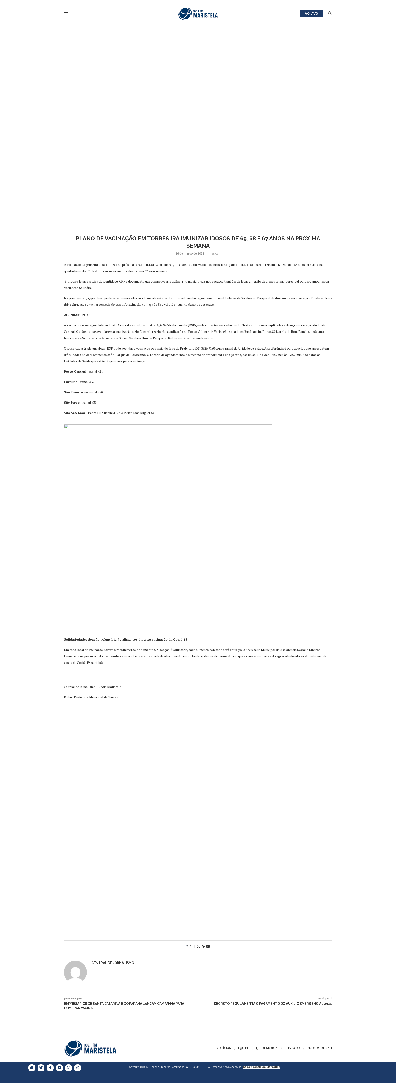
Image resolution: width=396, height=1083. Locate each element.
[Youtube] (59, 1067)
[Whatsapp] (77, 1067)
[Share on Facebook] (194, 946)
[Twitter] (41, 1067)
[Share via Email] (208, 946)
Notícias (223, 1048)
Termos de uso (319, 1048)
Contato (292, 1048)
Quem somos (267, 1048)
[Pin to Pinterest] (203, 946)
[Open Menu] (66, 14)
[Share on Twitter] (198, 946)
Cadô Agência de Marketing (261, 1067)
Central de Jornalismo (112, 963)
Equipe (243, 1048)
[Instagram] (68, 1067)
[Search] (329, 13)
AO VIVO (311, 13)
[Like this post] (189, 946)
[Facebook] (31, 1067)
